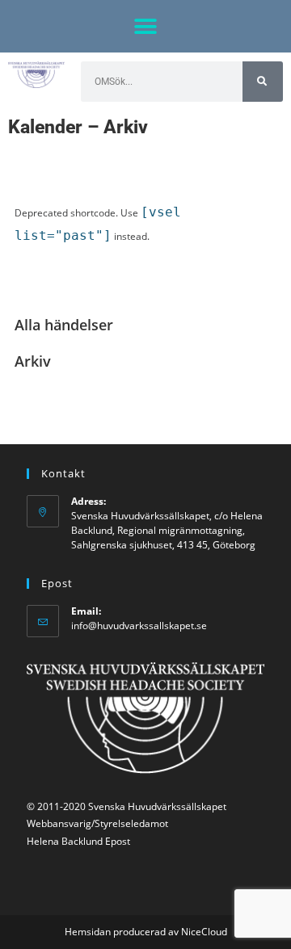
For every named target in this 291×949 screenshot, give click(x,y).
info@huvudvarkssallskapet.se (139, 625)
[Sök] (262, 81)
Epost (117, 841)
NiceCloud (204, 932)
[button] (146, 26)
